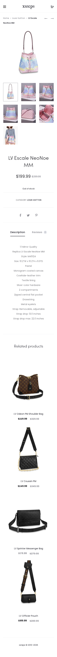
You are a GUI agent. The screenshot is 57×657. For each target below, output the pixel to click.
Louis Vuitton (18, 18)
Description (17, 232)
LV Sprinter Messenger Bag (28, 548)
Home (6, 18)
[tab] (17, 232)
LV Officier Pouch (28, 615)
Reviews (39, 232)
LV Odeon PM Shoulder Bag (28, 413)
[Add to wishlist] (50, 362)
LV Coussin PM (28, 481)
